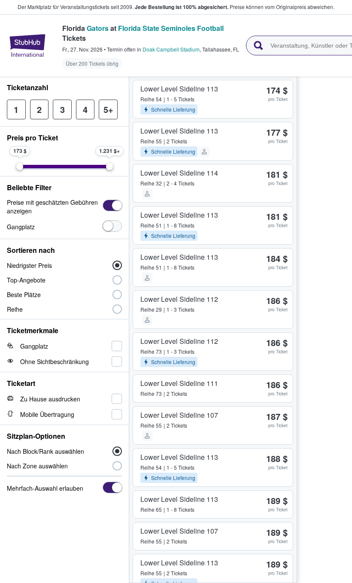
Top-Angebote (26, 280)
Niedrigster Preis (29, 265)
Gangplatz (21, 226)
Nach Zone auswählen (37, 466)
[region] (324, 329)
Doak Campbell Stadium (171, 49)
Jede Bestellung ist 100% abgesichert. (181, 7)
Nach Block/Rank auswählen (45, 451)
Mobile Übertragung (47, 414)
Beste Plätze (24, 294)
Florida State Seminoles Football (171, 28)
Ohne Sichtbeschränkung (54, 361)
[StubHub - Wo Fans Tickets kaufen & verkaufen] (27, 45)
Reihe (15, 309)
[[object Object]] (112, 205)
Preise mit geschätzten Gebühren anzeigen (52, 206)
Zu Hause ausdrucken (50, 399)
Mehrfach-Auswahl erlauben (45, 488)
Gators (98, 28)
